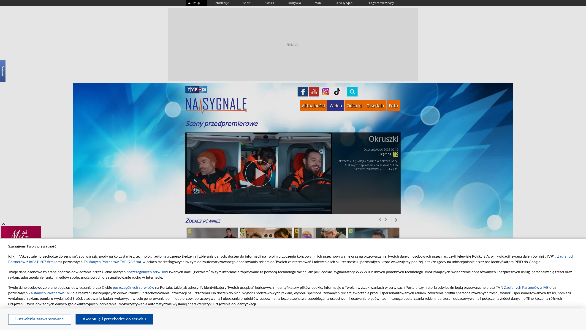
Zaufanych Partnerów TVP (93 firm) (112, 262)
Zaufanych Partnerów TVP (50, 293)
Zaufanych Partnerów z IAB (526, 287)
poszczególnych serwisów (147, 272)
